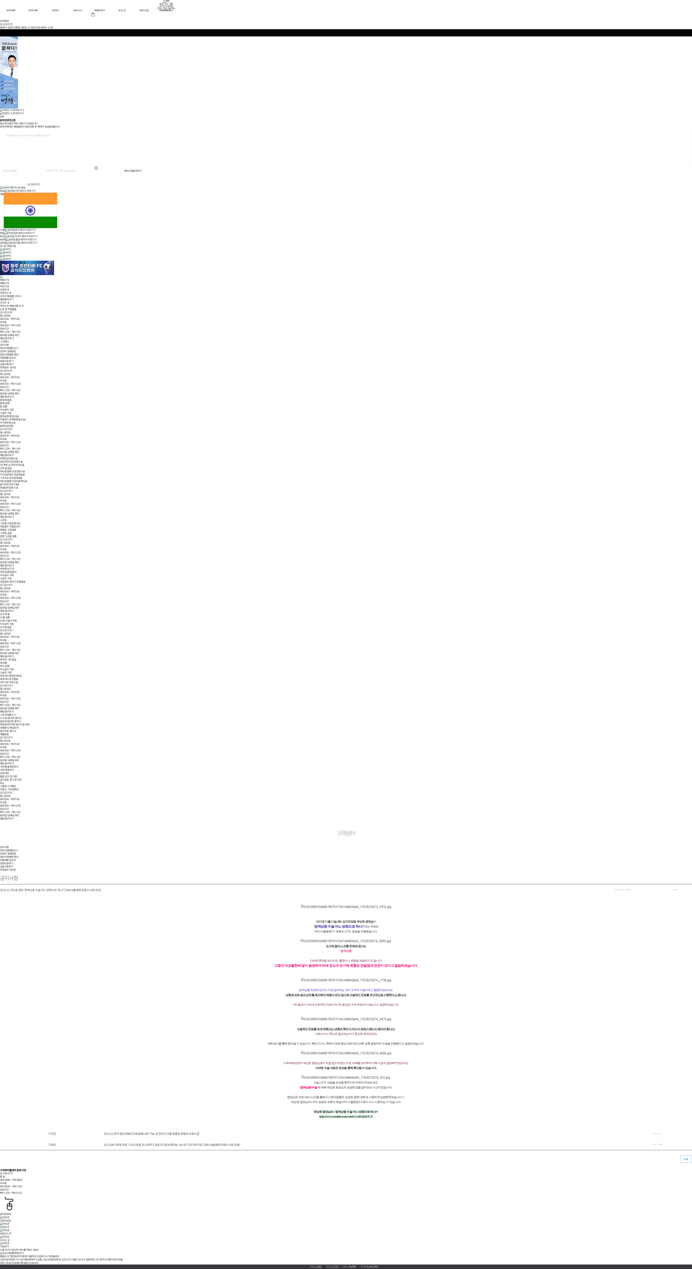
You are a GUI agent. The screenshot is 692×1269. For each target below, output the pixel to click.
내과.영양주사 (7, 770)
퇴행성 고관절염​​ (8, 530)
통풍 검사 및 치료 (8, 776)
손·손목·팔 (5, 614)
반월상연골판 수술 (9, 487)
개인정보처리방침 (18, 1256)
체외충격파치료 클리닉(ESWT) (15, 724)
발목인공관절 (6, 426)
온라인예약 (10, 10)
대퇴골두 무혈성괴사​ (10, 526)
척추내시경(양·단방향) (11, 676)
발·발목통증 (5, 400)
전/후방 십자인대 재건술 (12, 465)
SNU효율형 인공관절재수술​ (13, 481)
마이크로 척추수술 (9, 682)
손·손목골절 (5, 627)
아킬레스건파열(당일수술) (13, 419)
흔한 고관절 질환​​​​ (8, 536)
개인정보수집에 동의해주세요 (111, 168)
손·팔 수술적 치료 (8, 620)
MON (3, 239)
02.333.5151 (34, 184)
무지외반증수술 (7, 422)
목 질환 (3, 663)
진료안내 (55, 10)
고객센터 (4, 341)
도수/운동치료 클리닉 (10, 718)
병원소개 (4, 280)
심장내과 (4, 773)
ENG (2, 191)
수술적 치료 (6, 413)
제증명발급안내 (7, 358)
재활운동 (4, 734)
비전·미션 (4, 286)
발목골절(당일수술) (9, 416)
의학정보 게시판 (8, 367)
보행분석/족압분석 (9, 728)
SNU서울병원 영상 (9, 354)
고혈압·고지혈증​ (8, 786)
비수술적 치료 (7, 410)
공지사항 (4, 345)
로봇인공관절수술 (8, 458)
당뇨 (2, 783)
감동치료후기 (6, 364)
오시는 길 (122, 10)
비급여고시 (42, 1256)
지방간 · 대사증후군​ (9, 789)
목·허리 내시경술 (8, 659)
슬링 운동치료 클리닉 (10, 721)
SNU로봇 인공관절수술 (11, 461)
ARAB (3, 243)
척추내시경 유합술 (9, 679)
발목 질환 (4, 403)
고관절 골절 (6, 533)
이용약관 (31, 1256)
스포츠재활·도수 (8, 715)
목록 (686, 1159)
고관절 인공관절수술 (10, 523)
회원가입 (11, 246)
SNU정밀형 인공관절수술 (12, 471)
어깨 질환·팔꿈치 (8, 572)
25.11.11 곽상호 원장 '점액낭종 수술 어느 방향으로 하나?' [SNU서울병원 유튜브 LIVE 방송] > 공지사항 (13, 180)
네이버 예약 (33, 10)
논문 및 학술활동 (8, 309)
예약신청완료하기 (132, 171)
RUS (2, 236)
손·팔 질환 (5, 617)
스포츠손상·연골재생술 (11, 478)
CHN (2, 230)
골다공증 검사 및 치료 (10, 779)
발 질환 (3, 406)
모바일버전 (53, 1256)
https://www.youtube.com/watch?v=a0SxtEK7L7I (345, 1116)
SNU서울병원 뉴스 (9, 348)
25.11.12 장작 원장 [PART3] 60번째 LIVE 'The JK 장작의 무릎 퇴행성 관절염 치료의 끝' (152, 1133)
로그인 (3, 246)
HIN (2, 194)
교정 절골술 (6, 468)
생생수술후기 (6, 361)
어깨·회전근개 (7, 569)
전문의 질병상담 (8, 351)
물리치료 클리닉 (8, 731)
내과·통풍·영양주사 (9, 766)
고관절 (3, 520)
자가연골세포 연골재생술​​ (12, 474)
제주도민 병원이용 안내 (11, 306)
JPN (1, 233)
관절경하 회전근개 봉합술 (12, 582)
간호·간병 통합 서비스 (10, 296)
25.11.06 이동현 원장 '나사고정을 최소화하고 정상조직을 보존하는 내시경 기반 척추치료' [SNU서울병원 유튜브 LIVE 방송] (172, 1144)
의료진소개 (77, 10)
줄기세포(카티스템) (9, 484)
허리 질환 (4, 666)
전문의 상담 (144, 10)
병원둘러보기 (99, 10)
